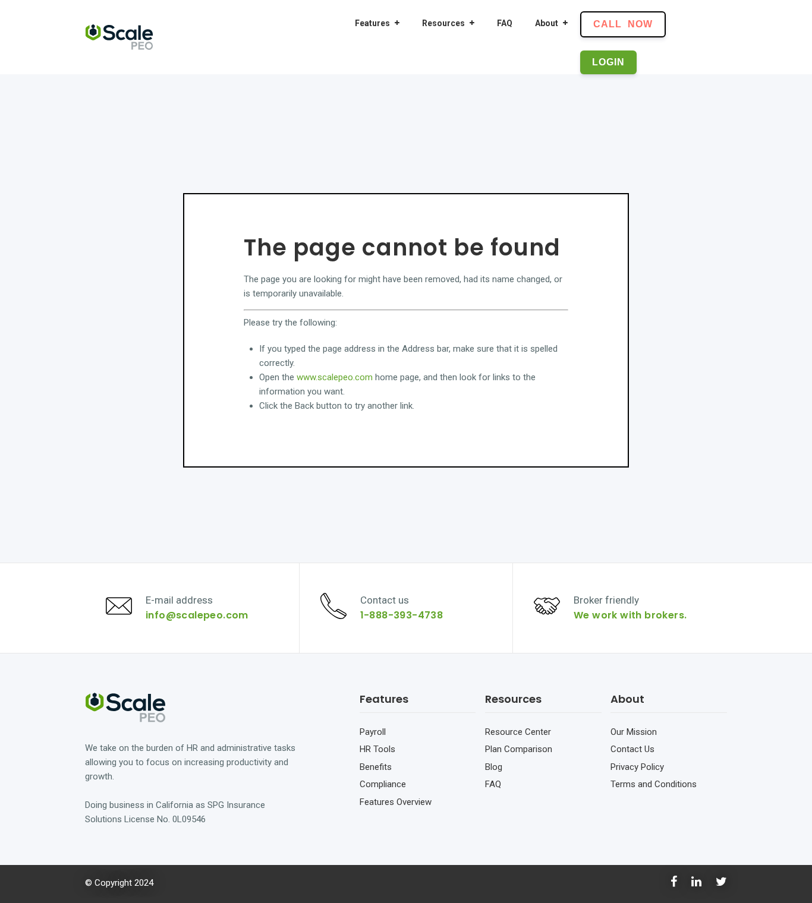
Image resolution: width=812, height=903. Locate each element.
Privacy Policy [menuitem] (637, 767)
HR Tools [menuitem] (377, 749)
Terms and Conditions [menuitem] (653, 784)
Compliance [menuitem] (383, 784)
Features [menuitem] (372, 23)
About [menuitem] (546, 23)
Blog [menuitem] (493, 767)
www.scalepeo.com (335, 377)
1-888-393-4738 (401, 615)
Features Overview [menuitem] (396, 802)
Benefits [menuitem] (376, 767)
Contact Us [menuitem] (632, 749)
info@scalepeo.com (197, 615)
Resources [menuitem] (443, 23)
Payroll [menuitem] (373, 732)
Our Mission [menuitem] (633, 732)
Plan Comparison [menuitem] (518, 749)
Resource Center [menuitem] (518, 732)
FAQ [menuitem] (504, 23)
